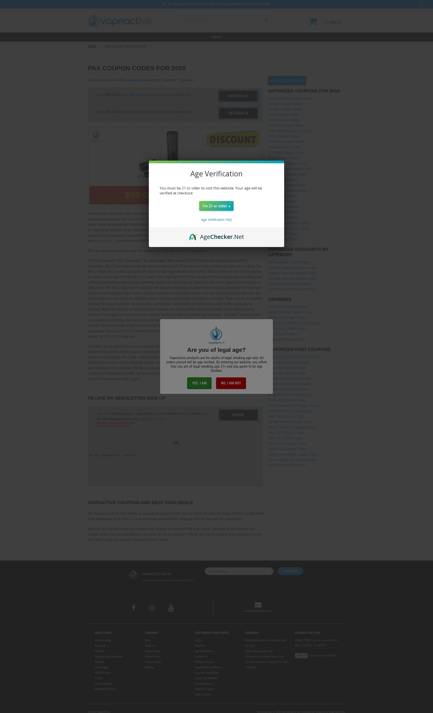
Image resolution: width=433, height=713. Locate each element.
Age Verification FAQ (216, 219)
